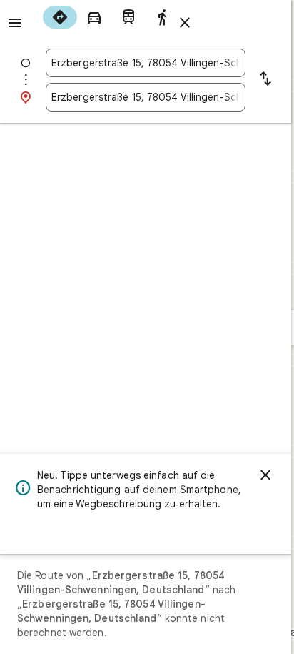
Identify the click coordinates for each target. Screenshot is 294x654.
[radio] (60, 17)
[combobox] (145, 63)
